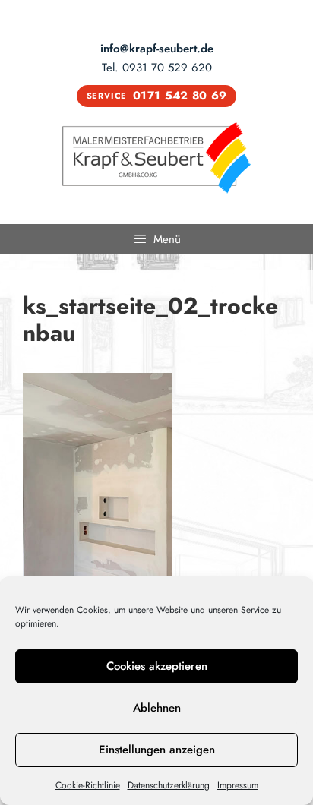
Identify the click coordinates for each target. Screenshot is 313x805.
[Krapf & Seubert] (156, 156)
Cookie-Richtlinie (87, 785)
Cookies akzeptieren (156, 666)
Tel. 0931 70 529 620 (157, 67)
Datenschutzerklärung (169, 785)
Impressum (237, 785)
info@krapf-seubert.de (156, 48)
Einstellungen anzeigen (157, 749)
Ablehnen (157, 707)
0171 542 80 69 (157, 95)
